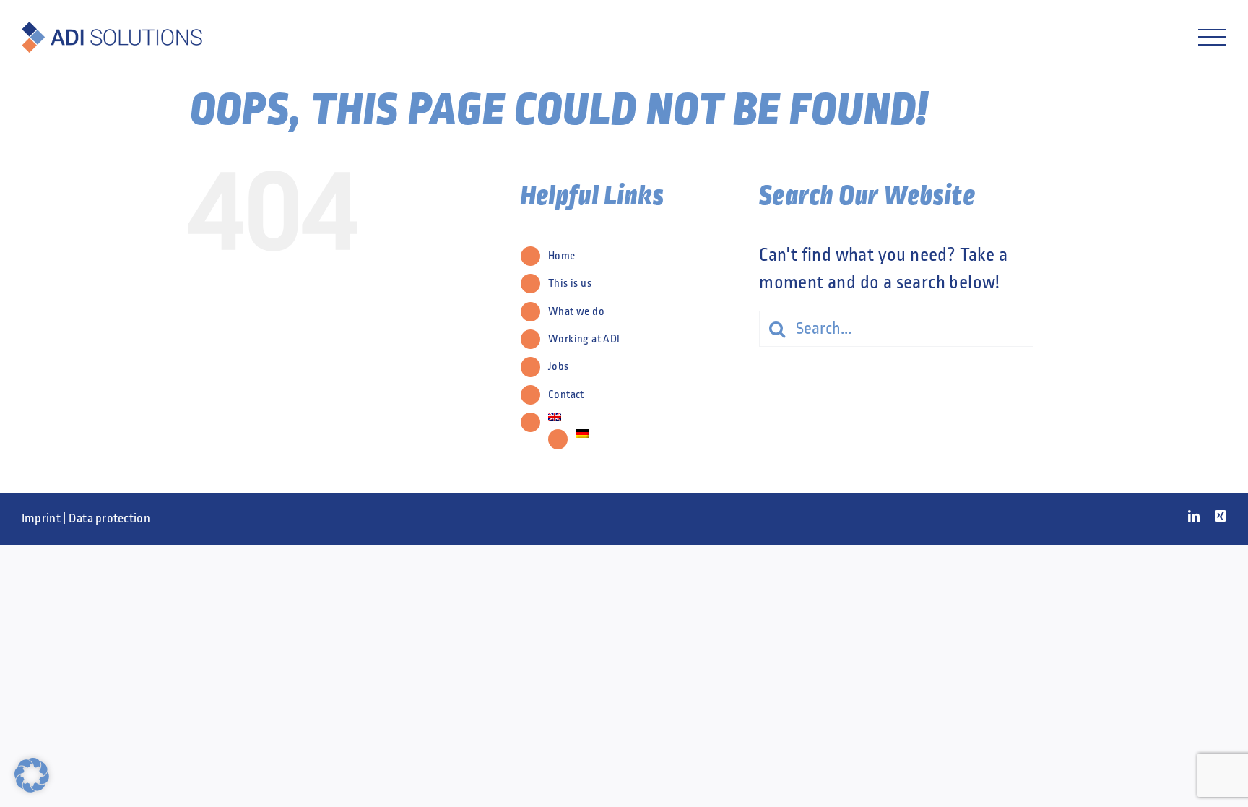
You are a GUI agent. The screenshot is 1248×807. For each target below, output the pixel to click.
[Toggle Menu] (1212, 37)
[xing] (1220, 516)
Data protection (109, 518)
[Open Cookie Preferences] (31, 786)
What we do (576, 311)
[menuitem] (642, 417)
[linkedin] (1194, 516)
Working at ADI (584, 339)
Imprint (41, 518)
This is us (570, 283)
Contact (566, 394)
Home (562, 256)
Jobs (558, 366)
